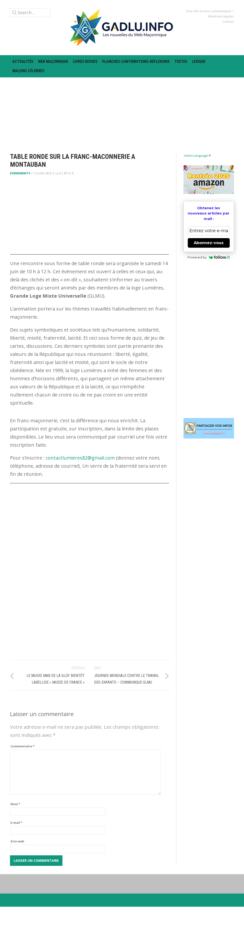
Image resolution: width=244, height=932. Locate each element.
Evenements (20, 173)
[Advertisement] (122, 110)
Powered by (197, 257)
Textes (180, 61)
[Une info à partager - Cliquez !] (208, 428)
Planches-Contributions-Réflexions (136, 61)
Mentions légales (221, 16)
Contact (228, 21)
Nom (15, 804)
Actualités (22, 61)
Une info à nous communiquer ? (210, 11)
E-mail (16, 822)
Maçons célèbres (28, 71)
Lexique (198, 61)
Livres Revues (85, 61)
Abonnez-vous (209, 243)
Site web (17, 841)
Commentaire (22, 746)
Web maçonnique (53, 61)
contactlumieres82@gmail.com (80, 458)
